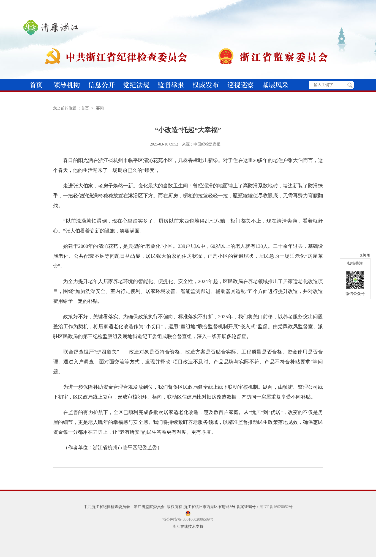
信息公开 (101, 84)
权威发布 (205, 84)
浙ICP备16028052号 (276, 507)
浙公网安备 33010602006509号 (188, 519)
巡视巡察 (240, 84)
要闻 (100, 108)
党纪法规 (136, 84)
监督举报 (171, 84)
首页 (36, 84)
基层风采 (275, 84)
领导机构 (66, 84)
